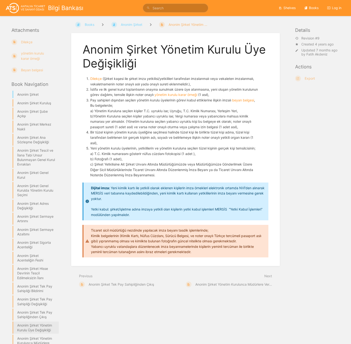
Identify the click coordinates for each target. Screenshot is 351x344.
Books (314, 8)
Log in (336, 8)
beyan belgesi (243, 100)
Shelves (289, 8)
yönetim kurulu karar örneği (175, 95)
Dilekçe (96, 79)
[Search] (149, 8)
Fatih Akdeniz (317, 54)
